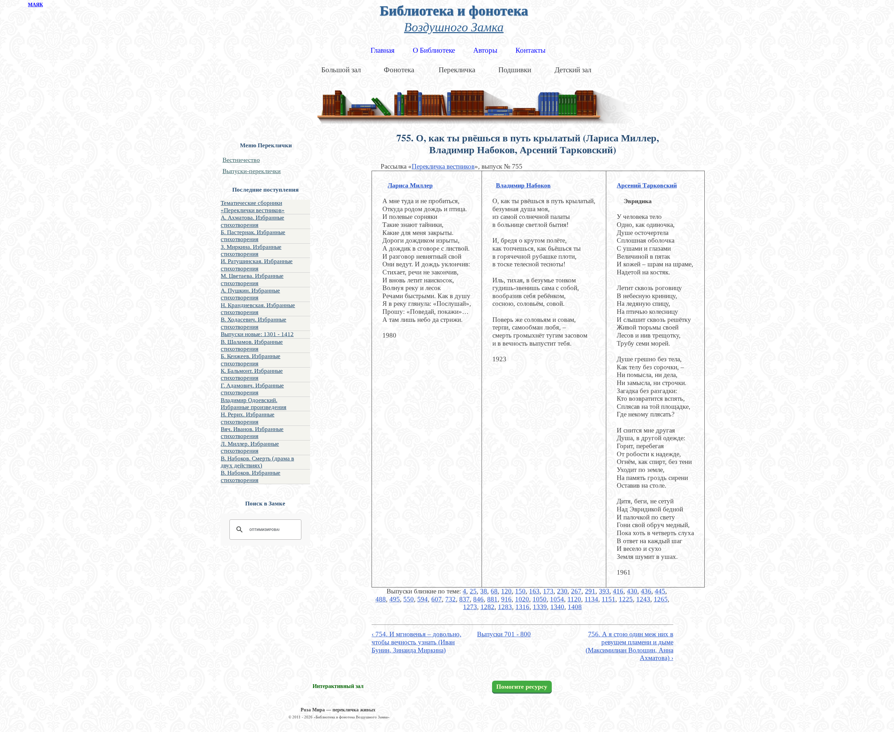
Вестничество (241, 159)
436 (646, 591)
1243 (643, 599)
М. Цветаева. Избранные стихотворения (252, 279)
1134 (591, 599)
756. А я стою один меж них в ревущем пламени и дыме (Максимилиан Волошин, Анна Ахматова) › (629, 645)
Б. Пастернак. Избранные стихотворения (253, 236)
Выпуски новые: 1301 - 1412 (257, 334)
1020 (522, 599)
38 (483, 591)
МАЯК (35, 4)
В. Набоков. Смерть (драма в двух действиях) (257, 462)
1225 (626, 599)
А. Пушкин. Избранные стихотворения (250, 294)
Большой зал (341, 70)
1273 (470, 607)
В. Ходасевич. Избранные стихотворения (253, 323)
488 (380, 599)
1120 (574, 599)
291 (590, 591)
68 (494, 591)
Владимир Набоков (523, 185)
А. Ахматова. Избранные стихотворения (252, 221)
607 (436, 599)
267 (576, 591)
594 (422, 599)
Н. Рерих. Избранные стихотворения (247, 418)
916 (506, 599)
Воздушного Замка (454, 26)
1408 (575, 607)
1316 (522, 607)
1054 (557, 599)
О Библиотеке (434, 50)
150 (520, 591)
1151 (608, 599)
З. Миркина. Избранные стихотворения (251, 250)
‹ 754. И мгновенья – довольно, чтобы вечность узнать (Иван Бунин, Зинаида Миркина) (416, 641)
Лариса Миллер (410, 185)
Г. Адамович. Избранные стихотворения (252, 389)
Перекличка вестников (443, 166)
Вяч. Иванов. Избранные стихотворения (252, 432)
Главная (383, 50)
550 (408, 599)
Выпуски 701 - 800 (504, 634)
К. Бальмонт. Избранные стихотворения (252, 374)
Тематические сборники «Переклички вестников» (253, 206)
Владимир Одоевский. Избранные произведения (253, 404)
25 (473, 591)
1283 (505, 607)
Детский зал (573, 70)
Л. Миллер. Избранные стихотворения (250, 447)
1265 (661, 599)
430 (632, 591)
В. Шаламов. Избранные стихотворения (252, 345)
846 (478, 599)
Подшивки (514, 70)
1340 (557, 607)
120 (506, 591)
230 (562, 591)
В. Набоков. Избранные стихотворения (250, 476)
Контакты (530, 50)
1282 (487, 607)
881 (492, 599)
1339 (540, 607)
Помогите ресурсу (521, 686)
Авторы (485, 50)
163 (534, 591)
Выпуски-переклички (251, 171)
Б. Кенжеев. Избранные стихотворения (250, 360)
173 (548, 591)
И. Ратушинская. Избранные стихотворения (257, 265)
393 (604, 591)
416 (618, 591)
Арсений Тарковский (647, 185)
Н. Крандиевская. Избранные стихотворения (258, 309)
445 (660, 591)
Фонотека (399, 70)
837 (464, 599)
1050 (540, 599)
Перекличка (457, 70)
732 (450, 599)
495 (394, 599)
